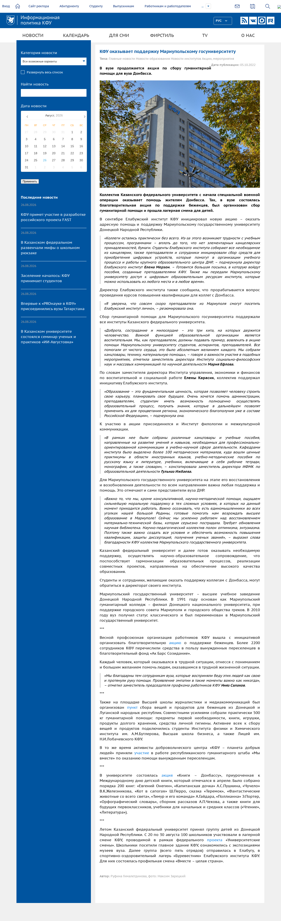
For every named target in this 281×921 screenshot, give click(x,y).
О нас (248, 35)
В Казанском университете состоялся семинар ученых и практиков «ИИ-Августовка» (48, 336)
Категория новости (39, 52)
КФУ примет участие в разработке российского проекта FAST (53, 217)
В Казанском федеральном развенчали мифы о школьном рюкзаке (50, 247)
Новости (32, 35)
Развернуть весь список (45, 72)
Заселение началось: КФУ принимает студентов (45, 278)
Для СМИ (119, 35)
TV (205, 35)
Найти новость (35, 84)
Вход (6, 6)
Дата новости (34, 106)
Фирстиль (162, 35)
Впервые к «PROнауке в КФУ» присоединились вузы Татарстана (53, 306)
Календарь (76, 35)
